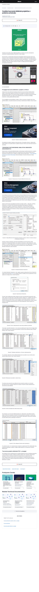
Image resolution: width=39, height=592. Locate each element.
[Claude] (16, 26)
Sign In (36, 1)
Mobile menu (2, 1)
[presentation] (36, 472)
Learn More (8, 190)
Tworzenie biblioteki (7, 523)
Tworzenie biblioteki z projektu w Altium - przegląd (11, 520)
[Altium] (19, 1)
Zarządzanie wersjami (6, 4)
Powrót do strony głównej (20, 511)
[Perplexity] (14, 26)
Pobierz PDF (20, 20)
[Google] (17, 26)
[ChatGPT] (12, 26)
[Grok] (19, 26)
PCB (12, 273)
